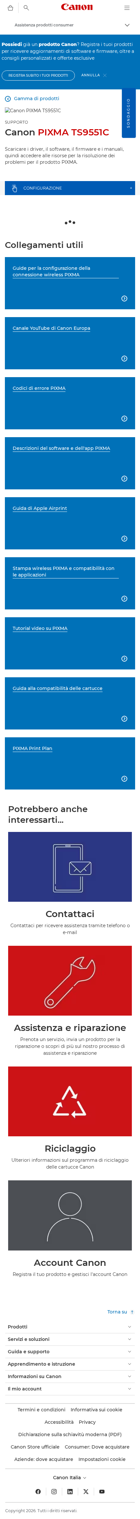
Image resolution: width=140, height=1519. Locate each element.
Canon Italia (67, 1478)
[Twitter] (86, 1491)
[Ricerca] (26, 8)
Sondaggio (128, 113)
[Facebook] (38, 1491)
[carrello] (10, 8)
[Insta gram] (54, 1491)
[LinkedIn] (70, 1491)
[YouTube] (102, 1491)
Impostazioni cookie (102, 1459)
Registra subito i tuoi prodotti (38, 75)
